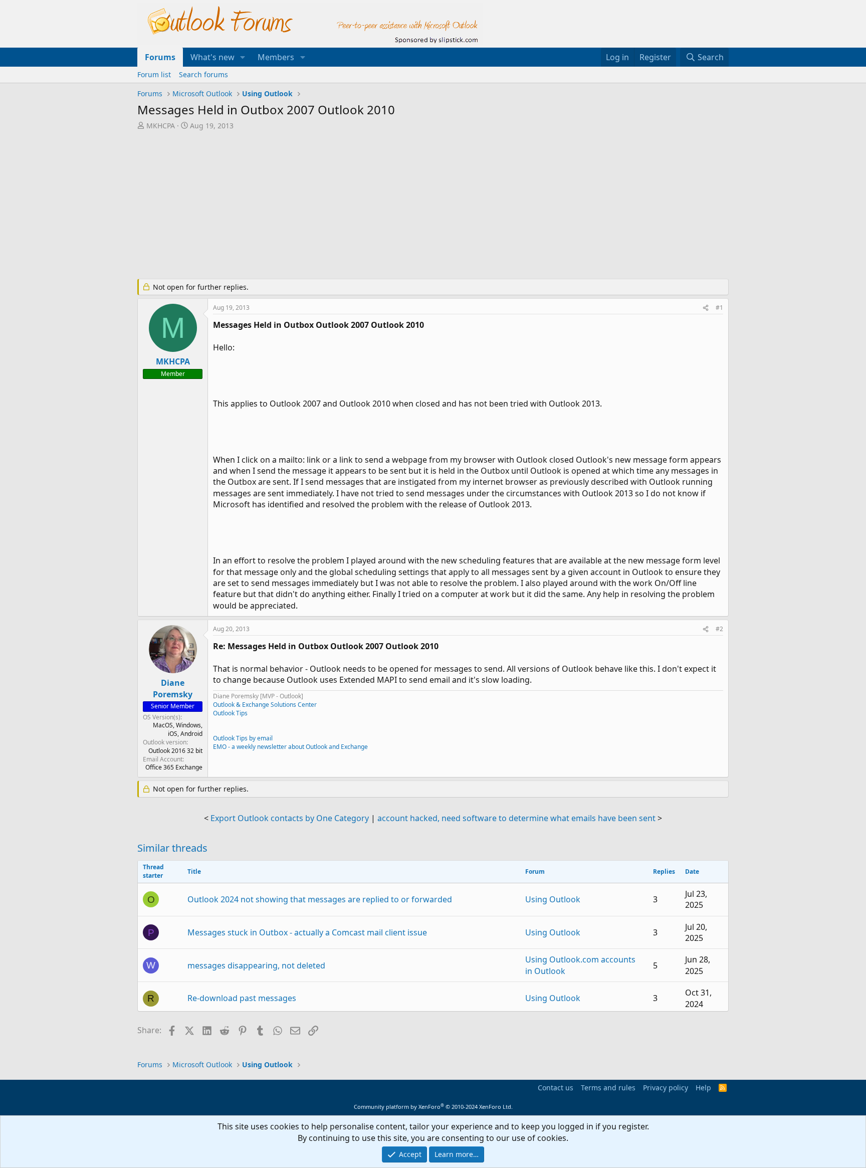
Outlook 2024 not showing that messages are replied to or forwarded (319, 899)
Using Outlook (552, 899)
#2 (719, 629)
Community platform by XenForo (433, 1106)
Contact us (555, 1087)
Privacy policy (665, 1087)
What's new (212, 57)
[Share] (705, 308)
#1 (719, 307)
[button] (243, 57)
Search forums (203, 74)
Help (703, 1087)
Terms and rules (608, 1087)
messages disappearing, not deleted (256, 965)
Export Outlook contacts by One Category (289, 818)
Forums (160, 57)
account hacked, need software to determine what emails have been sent (516, 818)
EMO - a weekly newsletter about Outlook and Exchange (290, 746)
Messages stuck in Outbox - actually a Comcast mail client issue (307, 932)
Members (276, 57)
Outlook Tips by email (243, 738)
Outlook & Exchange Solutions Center (265, 704)
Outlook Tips (230, 713)
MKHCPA (160, 125)
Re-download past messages (241, 998)
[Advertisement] (380, 205)
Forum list (154, 74)
